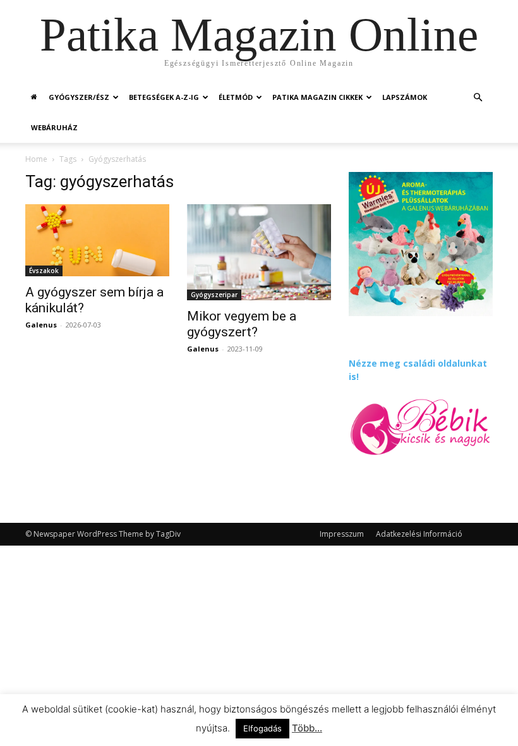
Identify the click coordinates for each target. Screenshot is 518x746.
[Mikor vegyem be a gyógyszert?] (259, 252)
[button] (477, 98)
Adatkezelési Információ (419, 534)
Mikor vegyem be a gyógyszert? (241, 324)
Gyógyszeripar (214, 294)
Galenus (41, 324)
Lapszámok (404, 97)
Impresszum (342, 534)
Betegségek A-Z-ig (164, 97)
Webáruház (54, 127)
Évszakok (44, 270)
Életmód (236, 97)
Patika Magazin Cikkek (317, 97)
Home (36, 159)
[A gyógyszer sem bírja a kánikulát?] (97, 240)
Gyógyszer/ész (79, 97)
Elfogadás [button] (262, 728)
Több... (307, 728)
